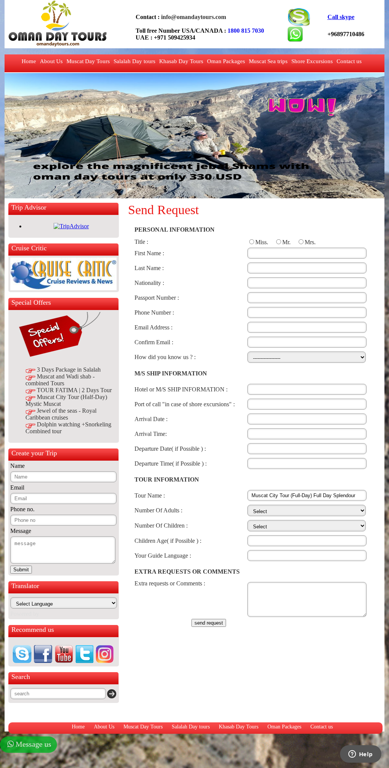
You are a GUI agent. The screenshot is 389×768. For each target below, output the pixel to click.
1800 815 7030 (246, 30)
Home (29, 61)
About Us (51, 61)
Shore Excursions (312, 61)
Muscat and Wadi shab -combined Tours (60, 379)
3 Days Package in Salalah (69, 369)
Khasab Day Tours (181, 61)
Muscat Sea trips (268, 61)
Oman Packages (226, 61)
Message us (33, 744)
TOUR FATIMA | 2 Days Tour (74, 390)
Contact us (349, 61)
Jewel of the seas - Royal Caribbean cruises (60, 414)
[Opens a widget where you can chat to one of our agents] (360, 754)
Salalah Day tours (134, 61)
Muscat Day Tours (88, 61)
